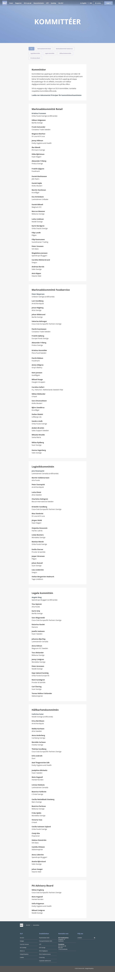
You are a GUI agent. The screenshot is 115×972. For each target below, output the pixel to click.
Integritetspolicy (24, 954)
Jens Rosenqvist (38, 471)
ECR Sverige (42, 947)
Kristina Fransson (39, 113)
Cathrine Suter (38, 714)
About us (22, 951)
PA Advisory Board (35, 58)
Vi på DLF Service (24, 944)
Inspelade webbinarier (45, 960)
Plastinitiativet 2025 (44, 937)
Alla (31, 48)
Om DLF (60, 3)
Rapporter (18, 3)
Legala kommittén (49, 53)
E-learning (42, 957)
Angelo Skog (37, 597)
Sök (91, 3)
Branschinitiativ (39, 3)
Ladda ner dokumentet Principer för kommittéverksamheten (57, 95)
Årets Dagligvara (43, 951)
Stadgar (22, 941)
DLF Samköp (23, 947)
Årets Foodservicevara (45, 954)
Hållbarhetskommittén (65, 53)
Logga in (108, 3)
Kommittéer (36, 925)
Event (11, 3)
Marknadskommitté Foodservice (64, 48)
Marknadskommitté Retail (44, 48)
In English (83, 3)
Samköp (53, 3)
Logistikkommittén (35, 53)
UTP (47, 3)
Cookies (22, 957)
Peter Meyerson (38, 294)
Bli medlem (98, 3)
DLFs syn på (27, 3)
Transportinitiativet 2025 (45, 941)
